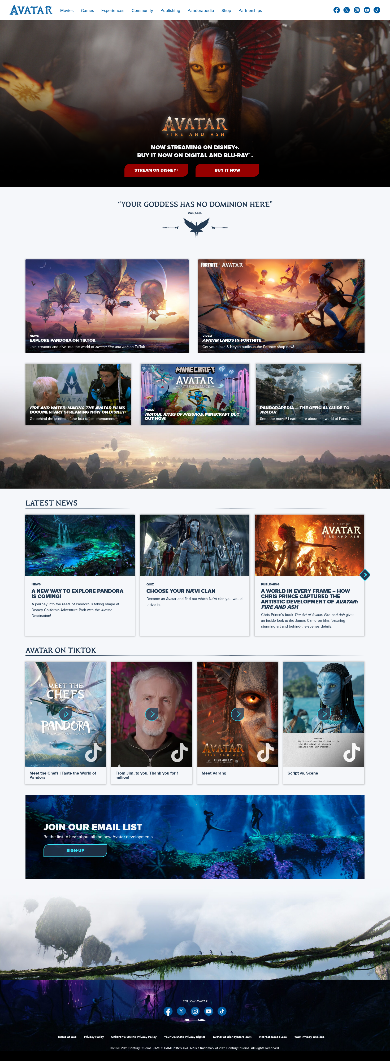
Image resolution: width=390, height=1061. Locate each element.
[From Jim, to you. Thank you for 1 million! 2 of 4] (151, 714)
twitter (346, 10)
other (377, 10)
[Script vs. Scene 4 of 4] (323, 714)
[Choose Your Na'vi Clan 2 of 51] (195, 545)
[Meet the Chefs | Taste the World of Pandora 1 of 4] (65, 714)
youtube (366, 10)
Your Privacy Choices (309, 1036)
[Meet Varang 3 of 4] (237, 714)
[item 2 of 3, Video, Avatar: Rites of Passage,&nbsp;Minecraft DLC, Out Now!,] (195, 394)
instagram (356, 10)
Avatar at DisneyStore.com (232, 1036)
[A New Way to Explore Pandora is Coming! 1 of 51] (80, 545)
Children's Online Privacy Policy (134, 1036)
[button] (156, 170)
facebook (336, 10)
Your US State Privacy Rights (184, 1036)
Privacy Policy (94, 1036)
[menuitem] (142, 10)
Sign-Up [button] (75, 850)
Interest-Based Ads (273, 1036)
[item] (66, 10)
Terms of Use (67, 1036)
